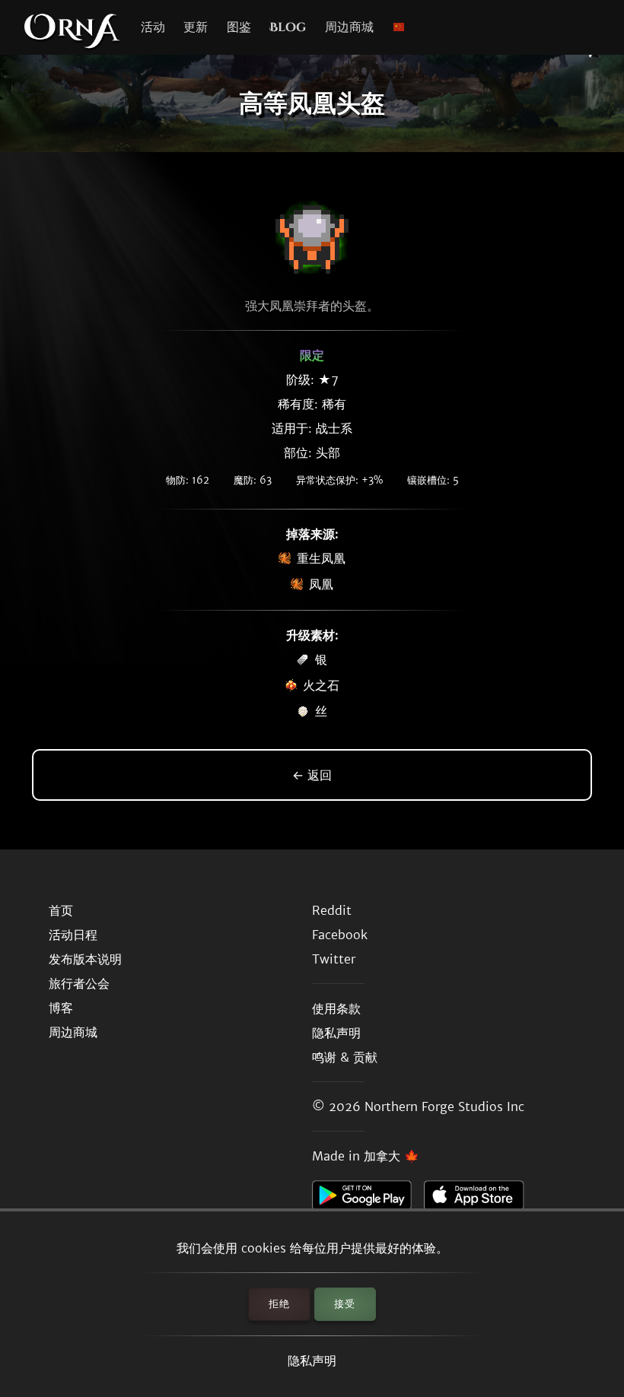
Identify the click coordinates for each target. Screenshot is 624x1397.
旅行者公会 (79, 983)
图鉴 (239, 27)
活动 (153, 27)
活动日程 (73, 934)
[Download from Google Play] (368, 1199)
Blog (287, 27)
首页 (61, 910)
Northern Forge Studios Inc (444, 1106)
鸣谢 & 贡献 (344, 1057)
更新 (195, 27)
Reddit (332, 910)
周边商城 (349, 27)
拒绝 (279, 1303)
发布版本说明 (85, 959)
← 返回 (312, 775)
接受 (344, 1303)
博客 (61, 1007)
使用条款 (336, 1008)
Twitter (333, 959)
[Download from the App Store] (480, 1199)
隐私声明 (312, 1360)
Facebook (340, 934)
